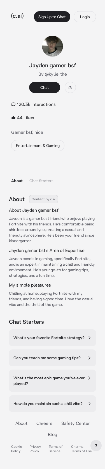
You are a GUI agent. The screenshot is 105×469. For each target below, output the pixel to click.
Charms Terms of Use (81, 449)
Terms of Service (56, 449)
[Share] (70, 87)
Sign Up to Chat (52, 17)
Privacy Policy (35, 449)
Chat (44, 87)
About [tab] (17, 180)
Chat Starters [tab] (41, 180)
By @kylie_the (52, 74)
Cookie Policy (16, 449)
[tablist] (52, 173)
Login (85, 17)
